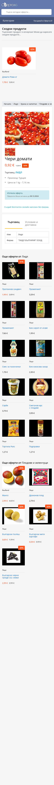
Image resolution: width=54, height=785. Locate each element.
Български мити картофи (37, 535)
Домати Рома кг (9, 77)
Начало (7, 104)
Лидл (15, 104)
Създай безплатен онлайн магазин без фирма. (26, 207)
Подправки (34, 446)
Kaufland (5, 72)
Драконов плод (36, 495)
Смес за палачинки (11, 367)
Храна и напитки (29, 104)
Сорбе (5, 405)
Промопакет (35, 289)
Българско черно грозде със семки (10, 576)
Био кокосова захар (38, 367)
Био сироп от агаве (38, 328)
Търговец (14, 222)
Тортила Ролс (8, 446)
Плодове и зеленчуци (35, 462)
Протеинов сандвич (11, 289)
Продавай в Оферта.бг (43, 20)
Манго (5, 495)
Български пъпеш (11, 534)
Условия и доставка (31, 223)
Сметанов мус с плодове (35, 406)
